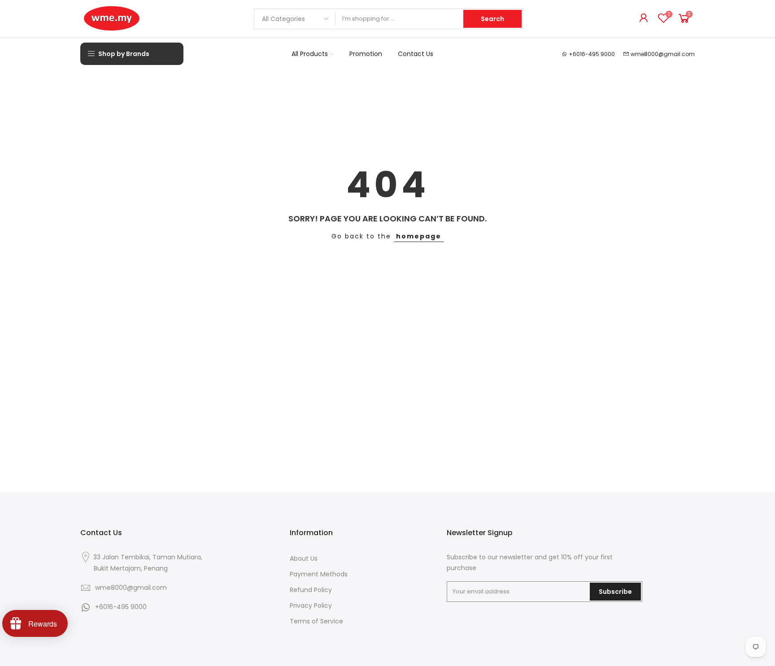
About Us (304, 558)
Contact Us (415, 53)
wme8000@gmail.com (663, 54)
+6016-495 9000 (592, 54)
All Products (310, 53)
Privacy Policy (311, 605)
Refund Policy (311, 589)
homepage (418, 236)
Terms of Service (316, 621)
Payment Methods (319, 574)
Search (492, 18)
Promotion (365, 53)
